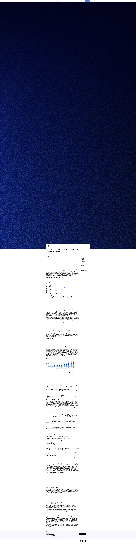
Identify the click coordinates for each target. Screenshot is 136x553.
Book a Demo (87, 1)
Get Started (83, 270)
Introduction (82, 258)
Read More (48, 545)
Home (46, 242)
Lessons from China (83, 261)
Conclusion (82, 265)
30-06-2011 (87, 246)
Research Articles (50, 242)
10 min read (82, 246)
